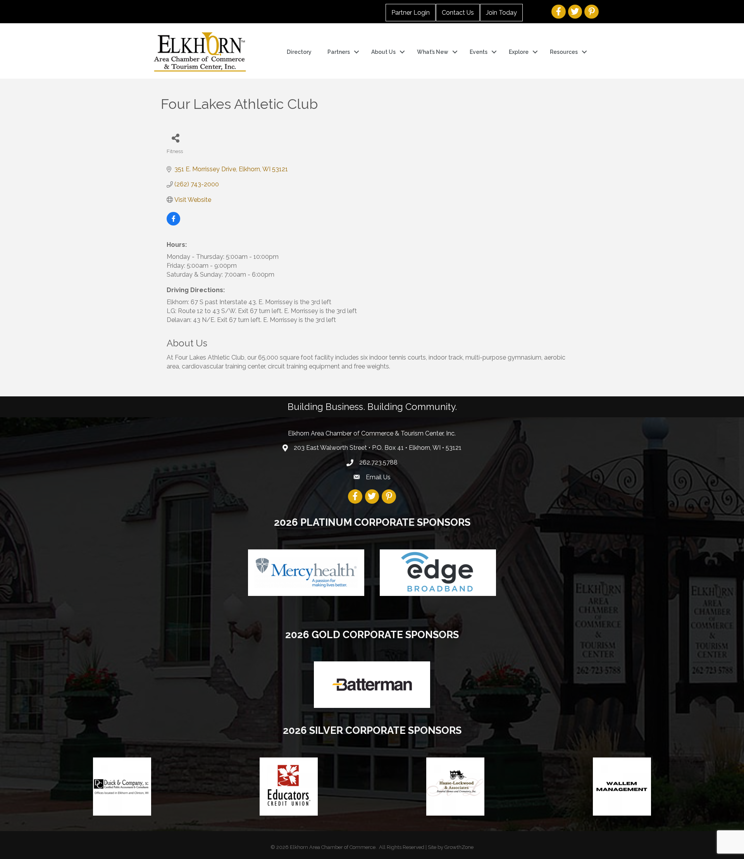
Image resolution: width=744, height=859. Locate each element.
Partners (338, 52)
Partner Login (410, 12)
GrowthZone (459, 847)
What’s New (432, 52)
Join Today (501, 12)
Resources (564, 52)
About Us (383, 52)
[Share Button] (175, 137)
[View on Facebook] (173, 223)
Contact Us (458, 12)
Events (478, 52)
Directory (299, 52)
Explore (519, 52)
